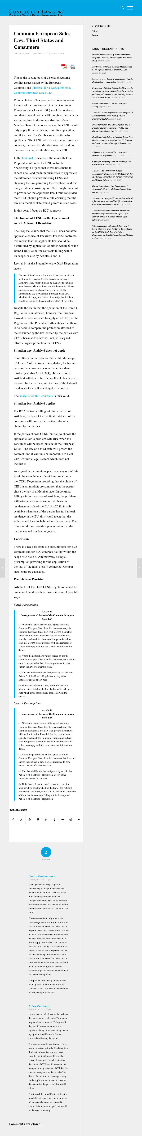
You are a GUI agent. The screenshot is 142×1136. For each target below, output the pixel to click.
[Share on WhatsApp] (30, 819)
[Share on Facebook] (13, 819)
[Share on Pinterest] (38, 819)
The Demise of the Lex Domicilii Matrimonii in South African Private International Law (112, 68)
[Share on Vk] (63, 819)
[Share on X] (21, 819)
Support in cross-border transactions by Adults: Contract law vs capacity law (112, 80)
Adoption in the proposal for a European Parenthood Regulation (109, 154)
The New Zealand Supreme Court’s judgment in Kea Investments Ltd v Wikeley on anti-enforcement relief (112, 115)
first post (27, 158)
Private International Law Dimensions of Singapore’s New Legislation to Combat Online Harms (112, 189)
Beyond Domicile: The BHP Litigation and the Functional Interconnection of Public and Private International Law (111, 127)
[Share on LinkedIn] (46, 819)
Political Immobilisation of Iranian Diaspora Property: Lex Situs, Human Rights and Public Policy (112, 57)
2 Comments (36, 53)
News (95, 35)
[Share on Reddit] (71, 819)
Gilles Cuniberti (57, 53)
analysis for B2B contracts (36, 396)
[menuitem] (120, 8)
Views (95, 31)
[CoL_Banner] (37, 11)
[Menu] (128, 8)
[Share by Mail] (79, 819)
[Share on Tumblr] (54, 819)
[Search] (120, 8)
